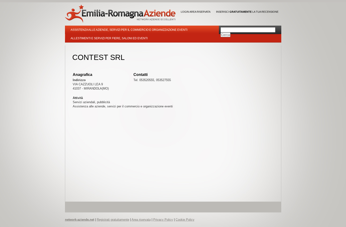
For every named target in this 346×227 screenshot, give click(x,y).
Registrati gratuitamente (113, 219)
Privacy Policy (163, 219)
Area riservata (141, 219)
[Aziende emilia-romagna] (120, 14)
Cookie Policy (185, 219)
